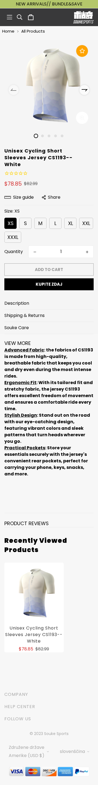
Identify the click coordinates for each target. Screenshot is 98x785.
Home (8, 31)
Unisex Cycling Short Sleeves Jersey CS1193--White (34, 634)
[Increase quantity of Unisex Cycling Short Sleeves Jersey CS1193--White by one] (87, 252)
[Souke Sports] (83, 17)
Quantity (13, 251)
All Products (33, 31)
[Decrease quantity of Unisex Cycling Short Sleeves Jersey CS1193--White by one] (35, 252)
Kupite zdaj (49, 284)
